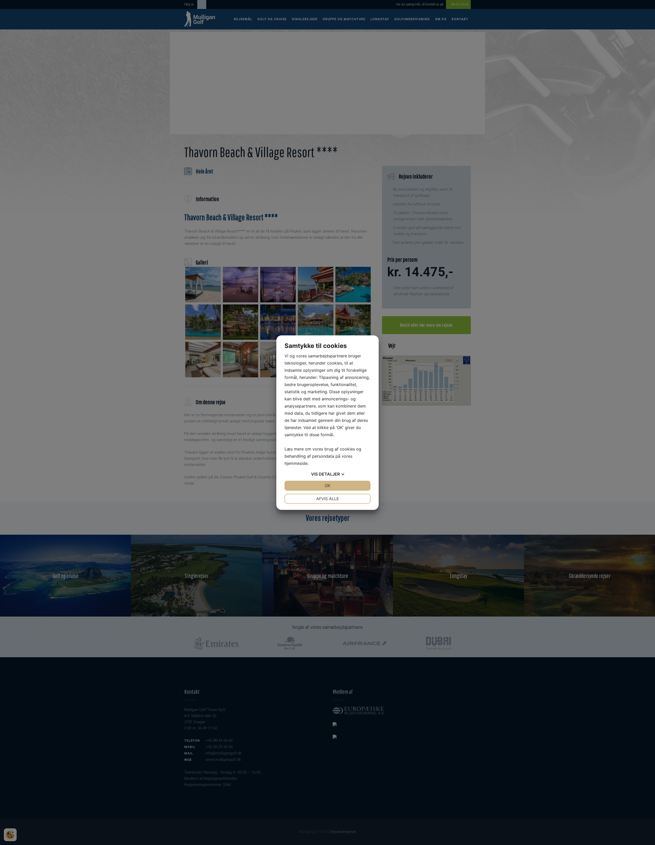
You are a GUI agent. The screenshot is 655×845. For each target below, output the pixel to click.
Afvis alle (327, 498)
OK (327, 485)
